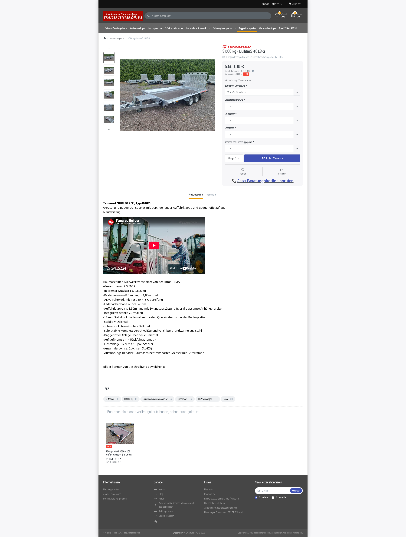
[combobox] (207, 15)
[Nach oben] (109, 48)
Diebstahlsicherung (234, 99)
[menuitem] (115, 28)
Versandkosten (245, 80)
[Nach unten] (109, 129)
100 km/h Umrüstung (235, 85)
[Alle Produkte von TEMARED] (236, 46)
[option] (109, 57)
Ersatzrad (229, 128)
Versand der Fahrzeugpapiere (238, 142)
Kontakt (265, 4)
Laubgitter (230, 114)
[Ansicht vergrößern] (167, 95)
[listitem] (167, 95)
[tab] (196, 195)
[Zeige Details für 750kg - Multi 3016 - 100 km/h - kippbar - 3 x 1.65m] (120, 434)
